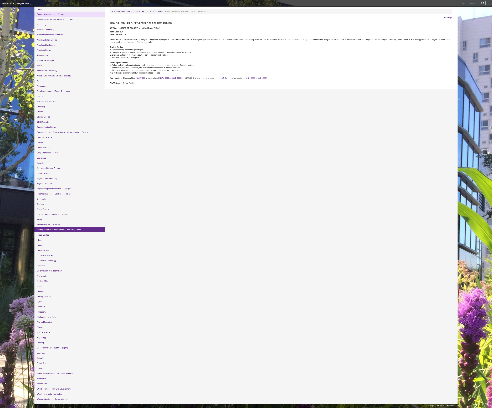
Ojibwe (40, 301)
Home (39, 9)
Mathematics (42, 276)
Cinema (40, 111)
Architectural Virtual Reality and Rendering (54, 75)
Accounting (41, 24)
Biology (40, 96)
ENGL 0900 (250, 78)
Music (39, 286)
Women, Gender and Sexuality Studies (52, 399)
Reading (40, 342)
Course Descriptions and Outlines (50, 14)
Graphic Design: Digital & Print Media (52, 214)
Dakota (40, 142)
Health (39, 219)
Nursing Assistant (44, 296)
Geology (40, 204)
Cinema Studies (43, 116)
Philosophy (41, 311)
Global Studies (43, 209)
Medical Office (43, 281)
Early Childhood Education (47, 152)
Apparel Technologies (46, 60)
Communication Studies (46, 127)
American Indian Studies (47, 39)
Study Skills (41, 378)
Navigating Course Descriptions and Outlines (55, 19)
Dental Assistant (43, 147)
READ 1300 (140, 78)
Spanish (40, 368)
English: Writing (43, 173)
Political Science (43, 332)
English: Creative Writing (47, 178)
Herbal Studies (43, 235)
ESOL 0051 (262, 78)
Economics (41, 158)
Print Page (448, 17)
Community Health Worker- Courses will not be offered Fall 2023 (63, 132)
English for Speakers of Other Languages (54, 188)
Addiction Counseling (45, 29)
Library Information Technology (49, 270)
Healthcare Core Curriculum (48, 224)
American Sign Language (47, 45)
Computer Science (44, 137)
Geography (41, 199)
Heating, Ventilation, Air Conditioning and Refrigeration (59, 229)
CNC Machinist (43, 122)
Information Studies (45, 255)
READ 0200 (164, 78)
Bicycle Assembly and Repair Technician (53, 91)
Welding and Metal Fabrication (49, 394)
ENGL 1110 (227, 78)
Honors (40, 245)
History (40, 240)
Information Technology (46, 260)
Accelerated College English (48, 168)
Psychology (41, 337)
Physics (40, 327)
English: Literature (44, 183)
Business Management (46, 101)
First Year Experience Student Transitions (54, 193)
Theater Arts (42, 383)
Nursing (40, 291)
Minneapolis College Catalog (16, 3)
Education (41, 163)
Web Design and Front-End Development (53, 388)
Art (38, 81)
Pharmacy (41, 306)
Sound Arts (41, 363)
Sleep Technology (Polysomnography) (52, 347)
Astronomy (41, 86)
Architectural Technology (47, 70)
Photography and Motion (47, 317)
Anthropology (42, 55)
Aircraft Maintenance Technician (50, 34)
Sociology (41, 353)
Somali (40, 358)
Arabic (39, 65)
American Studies (44, 50)
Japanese (41, 265)
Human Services (43, 250)
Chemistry (41, 106)
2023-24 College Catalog (122, 11)
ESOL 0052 (176, 78)
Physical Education (44, 322)
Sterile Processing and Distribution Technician (55, 373)
